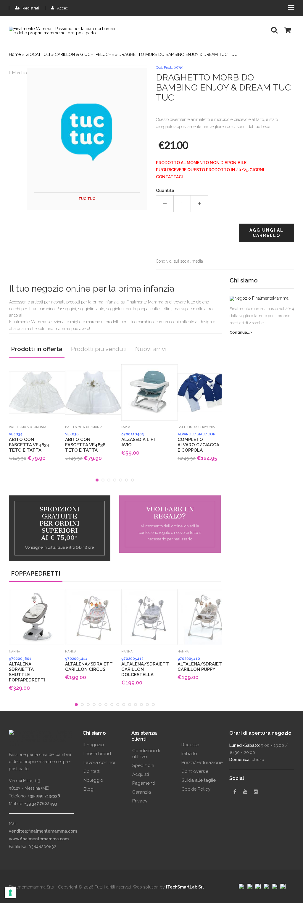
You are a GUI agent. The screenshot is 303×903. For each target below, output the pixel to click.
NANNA (14, 651)
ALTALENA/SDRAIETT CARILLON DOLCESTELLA (143, 667)
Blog (88, 789)
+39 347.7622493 (40, 803)
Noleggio (93, 780)
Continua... (240, 332)
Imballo (189, 753)
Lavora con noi (99, 762)
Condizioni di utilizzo (146, 753)
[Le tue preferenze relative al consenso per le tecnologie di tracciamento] (10, 892)
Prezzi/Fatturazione (202, 762)
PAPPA (125, 427)
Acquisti (140, 774)
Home (15, 54)
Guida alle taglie (198, 780)
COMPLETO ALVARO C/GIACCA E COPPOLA (198, 442)
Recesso (190, 744)
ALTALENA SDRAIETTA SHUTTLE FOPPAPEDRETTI (27, 670)
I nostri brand (97, 753)
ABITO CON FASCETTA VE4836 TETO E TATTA (85, 442)
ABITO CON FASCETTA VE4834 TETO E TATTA (29, 442)
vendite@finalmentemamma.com (43, 831)
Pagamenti (143, 783)
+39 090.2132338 (44, 796)
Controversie (194, 771)
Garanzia (141, 792)
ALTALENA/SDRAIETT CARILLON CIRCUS (87, 664)
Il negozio (93, 744)
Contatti (91, 771)
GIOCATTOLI (37, 54)
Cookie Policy (195, 789)
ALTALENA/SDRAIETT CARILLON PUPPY (199, 664)
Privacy (139, 801)
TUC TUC (86, 199)
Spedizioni (143, 765)
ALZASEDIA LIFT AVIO (139, 440)
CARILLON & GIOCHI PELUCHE (84, 54)
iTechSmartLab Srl (185, 887)
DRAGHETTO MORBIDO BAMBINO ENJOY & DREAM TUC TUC (178, 54)
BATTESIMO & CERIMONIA (27, 427)
